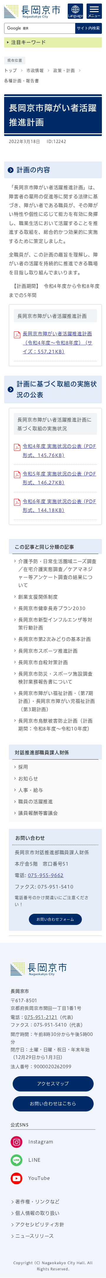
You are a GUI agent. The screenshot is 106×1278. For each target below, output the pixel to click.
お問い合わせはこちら (53, 1103)
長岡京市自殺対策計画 (43, 662)
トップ (10, 70)
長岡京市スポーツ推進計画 (48, 651)
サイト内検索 (88, 28)
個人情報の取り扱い (37, 1213)
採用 (23, 767)
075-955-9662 (46, 875)
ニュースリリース (34, 1236)
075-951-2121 (40, 1017)
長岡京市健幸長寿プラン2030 (51, 608)
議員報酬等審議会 (38, 813)
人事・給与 (30, 790)
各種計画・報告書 (21, 81)
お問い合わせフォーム (55, 919)
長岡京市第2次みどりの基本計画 (54, 639)
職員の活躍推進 (35, 801)
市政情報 (35, 70)
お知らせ (28, 778)
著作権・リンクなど (37, 1201)
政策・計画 (64, 70)
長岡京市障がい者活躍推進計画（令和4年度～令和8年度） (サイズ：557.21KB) (57, 342)
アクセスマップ (53, 1083)
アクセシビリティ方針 (39, 1224)
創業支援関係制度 (38, 597)
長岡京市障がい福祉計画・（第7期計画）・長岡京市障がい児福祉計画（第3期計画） (56, 701)
